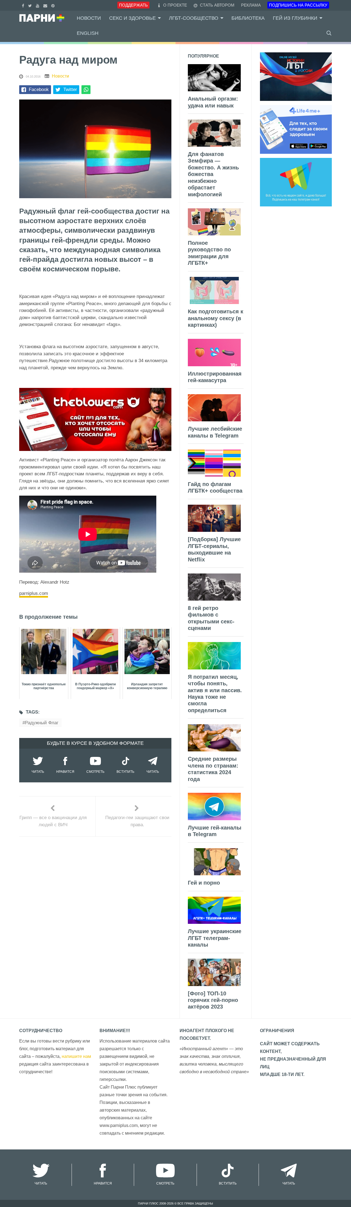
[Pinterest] (53, 5)
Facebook (39, 89)
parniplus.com (33, 593)
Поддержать (133, 5)
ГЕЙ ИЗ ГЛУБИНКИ (295, 18)
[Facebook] (24, 5)
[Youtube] (38, 5)
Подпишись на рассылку (298, 5)
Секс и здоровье (132, 18)
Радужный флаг (41, 722)
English (87, 33)
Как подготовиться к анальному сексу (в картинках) (215, 318)
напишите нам (76, 1056)
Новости (89, 18)
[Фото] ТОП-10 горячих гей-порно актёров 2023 (213, 1000)
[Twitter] (30, 5)
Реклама (251, 5)
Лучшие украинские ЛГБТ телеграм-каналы (214, 938)
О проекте (175, 5)
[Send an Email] (46, 5)
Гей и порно (204, 883)
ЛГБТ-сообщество (193, 18)
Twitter (70, 89)
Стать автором (216, 5)
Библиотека (248, 18)
